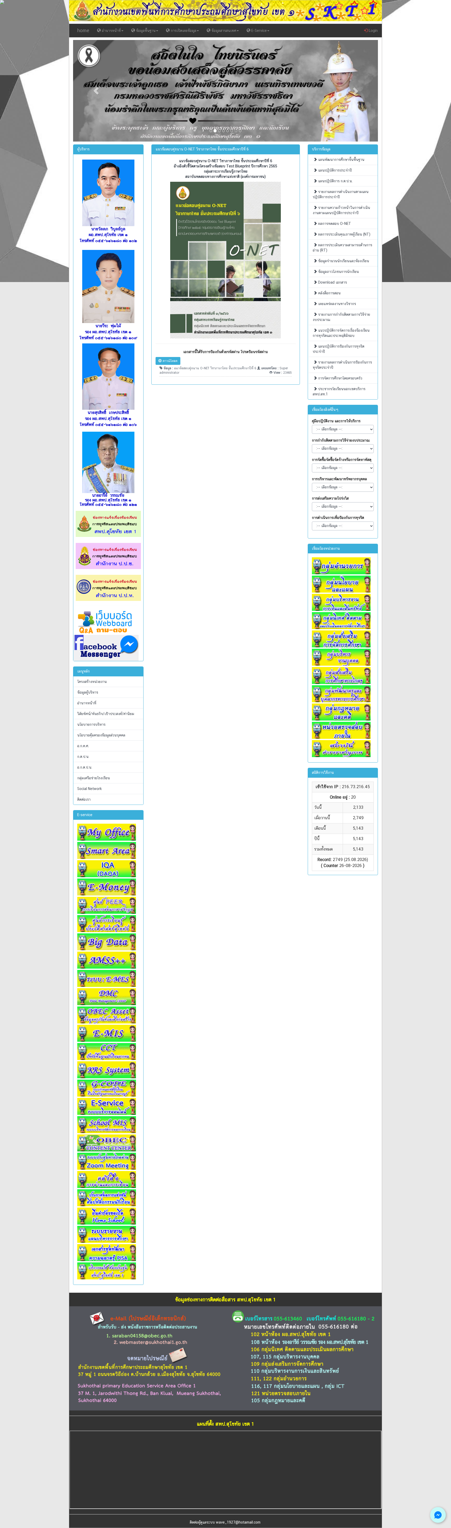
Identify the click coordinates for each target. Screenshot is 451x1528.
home (83, 30)
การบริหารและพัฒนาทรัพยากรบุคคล (339, 479)
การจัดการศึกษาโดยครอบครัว (339, 378)
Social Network (89, 789)
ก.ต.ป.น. (83, 756)
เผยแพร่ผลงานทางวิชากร (336, 304)
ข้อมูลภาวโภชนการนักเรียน (338, 272)
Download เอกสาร (332, 282)
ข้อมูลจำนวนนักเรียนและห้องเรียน (343, 261)
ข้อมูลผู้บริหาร (87, 692)
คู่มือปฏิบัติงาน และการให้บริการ (336, 421)
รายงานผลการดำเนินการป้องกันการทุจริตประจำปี (342, 365)
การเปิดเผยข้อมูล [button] (183, 30)
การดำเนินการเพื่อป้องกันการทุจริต (338, 518)
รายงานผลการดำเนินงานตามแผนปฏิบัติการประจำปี (341, 194)
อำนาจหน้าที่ (86, 703)
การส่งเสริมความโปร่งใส (330, 498)
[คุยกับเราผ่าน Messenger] (438, 1515)
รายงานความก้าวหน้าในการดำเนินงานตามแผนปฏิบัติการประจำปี (341, 210)
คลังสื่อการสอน (329, 293)
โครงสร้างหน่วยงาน (92, 682)
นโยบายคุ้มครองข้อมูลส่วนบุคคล (101, 735)
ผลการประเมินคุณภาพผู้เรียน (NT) (343, 234)
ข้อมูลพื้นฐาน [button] (145, 30)
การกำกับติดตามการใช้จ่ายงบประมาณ (341, 440)
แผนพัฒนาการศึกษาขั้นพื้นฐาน (340, 159)
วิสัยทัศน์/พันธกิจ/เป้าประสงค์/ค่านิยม (105, 714)
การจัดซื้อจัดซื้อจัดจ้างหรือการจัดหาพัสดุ (341, 460)
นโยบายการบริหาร (91, 724)
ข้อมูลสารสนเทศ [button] (223, 30)
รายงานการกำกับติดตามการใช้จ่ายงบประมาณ (341, 317)
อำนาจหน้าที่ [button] (111, 30)
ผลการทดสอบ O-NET (334, 223)
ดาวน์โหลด (169, 361)
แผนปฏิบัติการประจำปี (334, 170)
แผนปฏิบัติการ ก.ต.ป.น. (335, 181)
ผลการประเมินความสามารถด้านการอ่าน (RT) (342, 247)
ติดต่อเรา (84, 799)
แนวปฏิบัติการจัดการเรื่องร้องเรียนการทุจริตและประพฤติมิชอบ (341, 333)
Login (373, 30)
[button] (96, 91)
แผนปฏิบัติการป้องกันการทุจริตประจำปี (338, 349)
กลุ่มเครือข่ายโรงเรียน (93, 778)
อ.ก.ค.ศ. (83, 746)
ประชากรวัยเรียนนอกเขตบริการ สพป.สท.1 (339, 391)
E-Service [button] (258, 30)
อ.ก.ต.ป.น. (84, 767)
